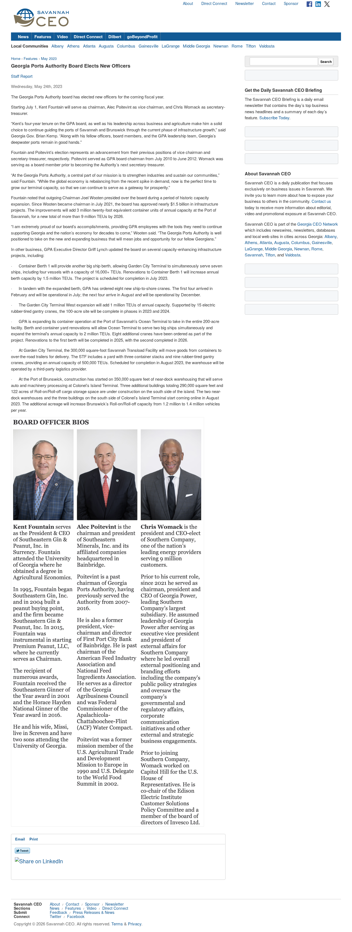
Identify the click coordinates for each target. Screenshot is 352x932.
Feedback (58, 912)
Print (33, 839)
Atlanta (89, 46)
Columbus (126, 46)
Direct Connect (214, 3)
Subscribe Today (274, 117)
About (188, 3)
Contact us (321, 201)
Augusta (106, 46)
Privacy (134, 924)
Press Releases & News (93, 912)
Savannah (254, 255)
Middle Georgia (196, 46)
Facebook (75, 916)
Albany (57, 46)
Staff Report (21, 76)
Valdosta (266, 46)
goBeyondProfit (142, 37)
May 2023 (49, 58)
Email (20, 839)
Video (62, 37)
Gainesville (148, 46)
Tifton (251, 46)
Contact (269, 3)
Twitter (55, 916)
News (23, 37)
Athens (73, 46)
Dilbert (114, 37)
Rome (237, 46)
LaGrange (171, 46)
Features (42, 37)
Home (15, 58)
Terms (117, 924)
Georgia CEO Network (317, 224)
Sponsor (291, 3)
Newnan (220, 46)
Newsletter (244, 3)
